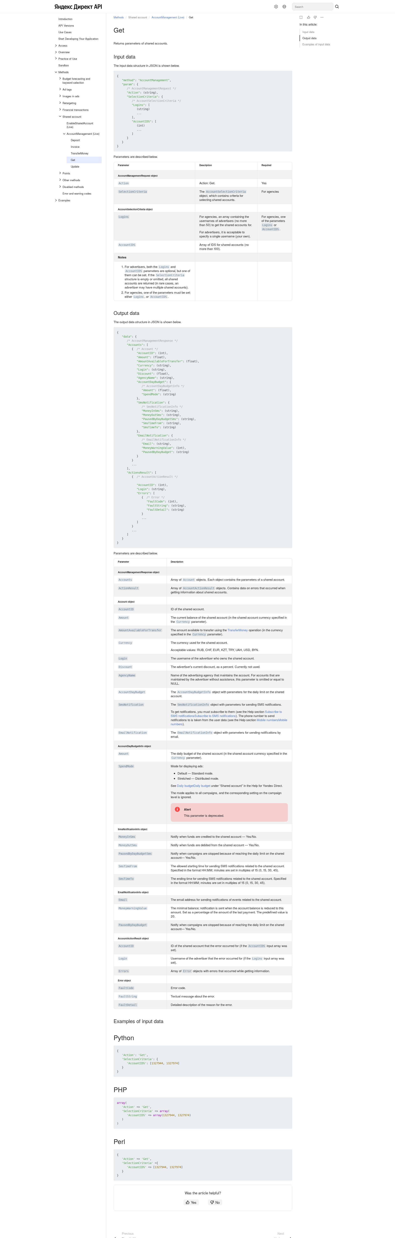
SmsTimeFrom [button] (128, 866)
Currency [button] (183, 621)
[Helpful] (308, 17)
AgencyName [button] (127, 675)
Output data (309, 38)
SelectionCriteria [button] (133, 191)
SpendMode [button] (126, 766)
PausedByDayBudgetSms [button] (135, 853)
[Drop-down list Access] (56, 45)
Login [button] (123, 658)
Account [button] (189, 579)
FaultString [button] (128, 996)
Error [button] (187, 971)
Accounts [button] (125, 579)
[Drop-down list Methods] (56, 72)
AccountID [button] (126, 609)
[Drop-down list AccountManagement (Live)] (65, 134)
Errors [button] (124, 971)
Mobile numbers (267, 720)
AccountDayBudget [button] (132, 692)
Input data (308, 32)
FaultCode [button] (126, 988)
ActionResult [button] (128, 588)
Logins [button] (124, 216)
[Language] (284, 6)
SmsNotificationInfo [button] (193, 704)
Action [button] (124, 183)
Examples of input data (316, 44)
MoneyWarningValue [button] (133, 908)
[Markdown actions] (322, 17)
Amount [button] (124, 617)
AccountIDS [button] (270, 229)
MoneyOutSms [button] (128, 845)
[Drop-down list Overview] (56, 52)
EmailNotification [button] (133, 732)
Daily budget (185, 785)
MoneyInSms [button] (127, 836)
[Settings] (276, 6)
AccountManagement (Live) (168, 17)
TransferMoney (238, 630)
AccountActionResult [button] (198, 588)
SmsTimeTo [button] (126, 878)
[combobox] (312, 6)
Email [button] (123, 899)
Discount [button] (125, 667)
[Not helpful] (315, 17)
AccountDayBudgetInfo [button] (194, 692)
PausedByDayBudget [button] (133, 925)
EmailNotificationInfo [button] (195, 732)
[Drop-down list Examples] (56, 200)
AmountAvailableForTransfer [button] (140, 630)
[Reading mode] (301, 17)
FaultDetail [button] (128, 1005)
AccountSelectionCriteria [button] (226, 191)
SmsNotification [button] (131, 704)
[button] (279, 76)
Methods (119, 17)
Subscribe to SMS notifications (215, 715)
